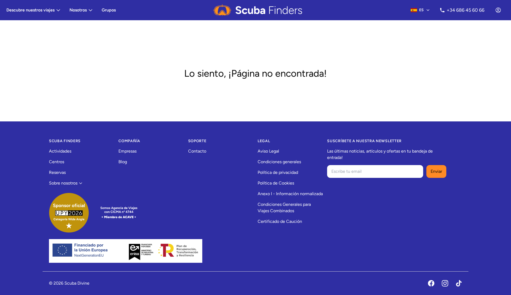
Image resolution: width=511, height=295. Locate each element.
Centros (56, 161)
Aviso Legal (268, 151)
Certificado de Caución (280, 221)
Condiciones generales (279, 161)
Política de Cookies (276, 183)
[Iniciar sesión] (498, 10)
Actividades (60, 151)
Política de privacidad (278, 172)
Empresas (127, 151)
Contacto (197, 151)
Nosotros (78, 10)
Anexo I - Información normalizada (290, 193)
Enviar (436, 171)
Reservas (57, 172)
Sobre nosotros (63, 183)
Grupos (109, 10)
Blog (122, 161)
